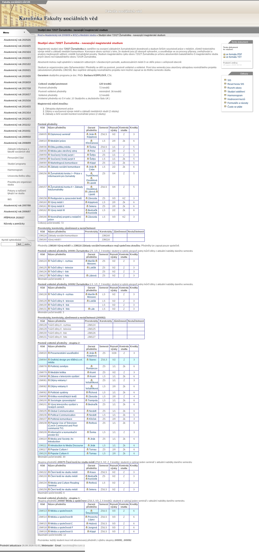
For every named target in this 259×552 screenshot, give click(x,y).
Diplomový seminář (60, 134)
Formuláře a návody (238, 103)
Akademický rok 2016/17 (17, 94)
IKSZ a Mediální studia (84, 35)
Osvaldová (91, 180)
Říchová (92, 392)
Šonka (92, 147)
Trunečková (91, 175)
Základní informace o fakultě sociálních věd (19, 150)
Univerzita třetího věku (19, 176)
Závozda (92, 198)
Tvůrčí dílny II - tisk (59, 305)
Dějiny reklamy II (58, 386)
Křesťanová (91, 143)
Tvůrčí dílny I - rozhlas (61, 261)
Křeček (92, 419)
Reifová (92, 423)
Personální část (16, 157)
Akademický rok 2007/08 (17, 205)
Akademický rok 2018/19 (17, 82)
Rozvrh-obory (235, 88)
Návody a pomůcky (14, 223)
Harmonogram (15, 170)
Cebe (91, 169)
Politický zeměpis (59, 366)
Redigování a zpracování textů (66, 198)
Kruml (92, 372)
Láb (92, 309)
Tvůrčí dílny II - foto (60, 309)
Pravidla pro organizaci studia (19, 183)
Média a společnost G (61, 531)
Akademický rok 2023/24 (17, 52)
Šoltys (92, 155)
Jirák (91, 134)
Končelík (92, 213)
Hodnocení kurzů (236, 99)
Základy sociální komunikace (65, 167)
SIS (229, 80)
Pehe (92, 151)
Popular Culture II (59, 453)
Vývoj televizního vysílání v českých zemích (63, 405)
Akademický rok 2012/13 (17, 118)
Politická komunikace (61, 419)
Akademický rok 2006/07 (17, 211)
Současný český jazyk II (62, 159)
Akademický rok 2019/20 (17, 76)
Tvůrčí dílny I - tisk (59, 271)
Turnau (93, 449)
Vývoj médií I (57, 202)
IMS (10, 199)
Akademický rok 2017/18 (17, 88)
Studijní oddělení (236, 91)
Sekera (92, 206)
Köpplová (91, 137)
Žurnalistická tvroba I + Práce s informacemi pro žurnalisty (65, 174)
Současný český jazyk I (62, 155)
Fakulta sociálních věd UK (16, 2)
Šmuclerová (91, 513)
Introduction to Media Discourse (66, 445)
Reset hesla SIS (236, 84)
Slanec (92, 359)
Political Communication (62, 415)
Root (40, 35)
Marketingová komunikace (64, 163)
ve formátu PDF (233, 54)
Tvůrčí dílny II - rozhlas (61, 294)
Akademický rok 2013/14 (17, 112)
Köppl (92, 163)
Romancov (91, 368)
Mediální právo (58, 141)
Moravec (91, 263)
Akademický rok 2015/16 (17, 100)
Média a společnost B (61, 517)
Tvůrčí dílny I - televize (61, 267)
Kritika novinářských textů (63, 396)
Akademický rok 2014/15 (17, 106)
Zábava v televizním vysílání (64, 376)
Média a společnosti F (61, 527)
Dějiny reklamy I (58, 380)
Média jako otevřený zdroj (63, 151)
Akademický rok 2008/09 (57, 35)
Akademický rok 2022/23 (17, 58)
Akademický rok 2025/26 (17, 40)
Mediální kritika (58, 372)
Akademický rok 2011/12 (17, 125)
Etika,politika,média (60, 147)
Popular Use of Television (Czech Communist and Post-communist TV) (63, 426)
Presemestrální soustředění (64, 353)
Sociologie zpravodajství (63, 400)
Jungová (92, 527)
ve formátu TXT (233, 57)
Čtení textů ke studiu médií (64, 472)
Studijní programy (17, 164)
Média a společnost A (61, 511)
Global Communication (62, 411)
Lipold (92, 183)
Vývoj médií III (57, 210)
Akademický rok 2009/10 (17, 137)
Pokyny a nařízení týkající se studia (17, 192)
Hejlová (92, 523)
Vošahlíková (91, 382)
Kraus (92, 472)
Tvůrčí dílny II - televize (62, 301)
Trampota (92, 400)
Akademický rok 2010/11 (17, 131)
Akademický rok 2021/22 (17, 64)
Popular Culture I (59, 449)
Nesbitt (92, 411)
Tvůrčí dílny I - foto (59, 275)
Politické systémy (59, 392)
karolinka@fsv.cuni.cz (74, 545)
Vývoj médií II (57, 206)
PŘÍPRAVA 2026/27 (14, 217)
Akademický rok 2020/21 (17, 70)
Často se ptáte (235, 107)
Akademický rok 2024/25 (17, 46)
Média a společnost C (61, 523)
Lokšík (92, 267)
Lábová (91, 191)
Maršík (91, 261)
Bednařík (92, 210)
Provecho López (92, 518)
